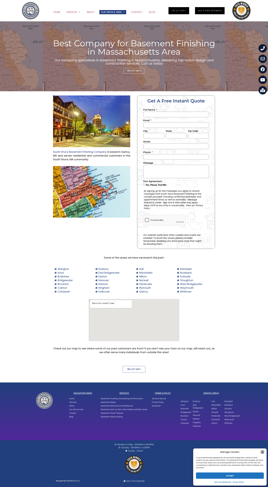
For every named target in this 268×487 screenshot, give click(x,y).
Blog (152, 12)
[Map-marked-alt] (263, 90)
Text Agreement (152, 181)
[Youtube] (263, 80)
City (145, 131)
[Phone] (263, 48)
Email (146, 120)
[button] (262, 452)
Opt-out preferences (222, 482)
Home (56, 12)
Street (146, 142)
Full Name (149, 110)
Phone (147, 152)
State (169, 131)
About (90, 12)
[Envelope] (263, 59)
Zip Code (193, 131)
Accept (230, 475)
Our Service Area (111, 12)
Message (148, 163)
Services (72, 12)
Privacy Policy (238, 482)
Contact (137, 12)
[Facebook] (263, 69)
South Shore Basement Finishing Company (79, 152)
